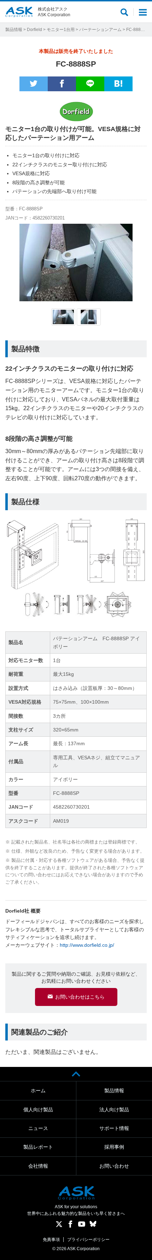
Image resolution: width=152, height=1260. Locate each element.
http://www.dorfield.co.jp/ (87, 945)
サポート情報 (114, 1128)
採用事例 (114, 1147)
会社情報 (38, 1166)
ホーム (38, 1090)
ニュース (38, 1128)
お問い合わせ (114, 1166)
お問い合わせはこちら (80, 997)
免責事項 (51, 1239)
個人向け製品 (38, 1109)
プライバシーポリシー (88, 1239)
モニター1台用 (61, 29)
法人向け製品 (114, 1109)
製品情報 (13, 29)
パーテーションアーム (100, 29)
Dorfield (34, 29)
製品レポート (38, 1147)
